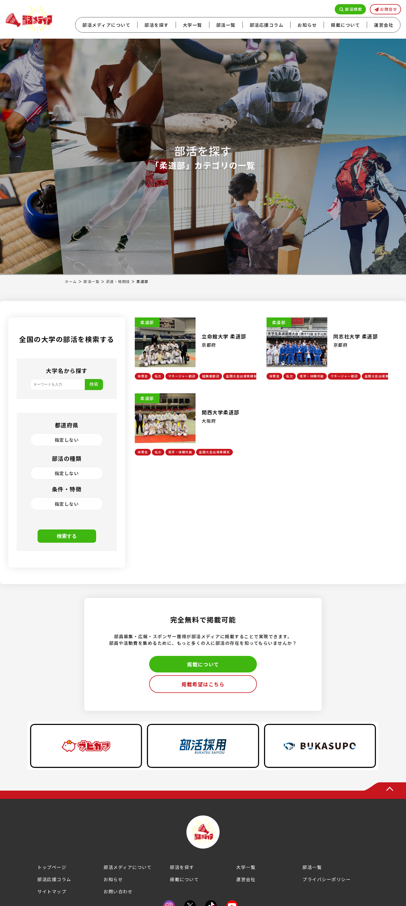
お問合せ (388, 9)
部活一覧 (226, 25)
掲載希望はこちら (203, 684)
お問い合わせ (118, 891)
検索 (93, 384)
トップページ (51, 867)
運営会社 (383, 25)
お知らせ (307, 25)
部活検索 (353, 9)
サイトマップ (51, 891)
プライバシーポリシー (326, 879)
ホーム (71, 281)
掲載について (345, 25)
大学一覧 (192, 25)
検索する (67, 536)
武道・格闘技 (118, 281)
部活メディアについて (106, 25)
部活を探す (156, 25)
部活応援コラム (267, 25)
